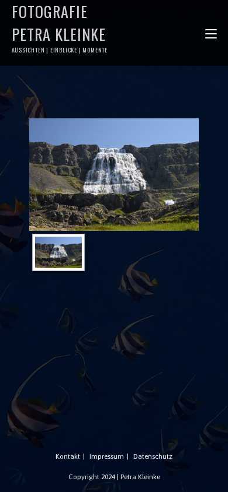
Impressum (106, 456)
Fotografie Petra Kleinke (60, 27)
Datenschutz (152, 456)
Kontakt (68, 456)
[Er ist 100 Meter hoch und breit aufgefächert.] (114, 174)
